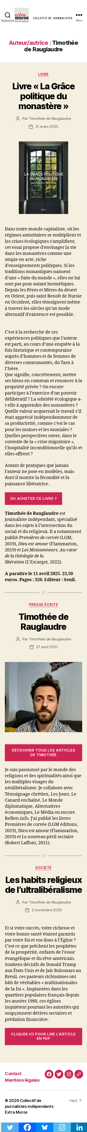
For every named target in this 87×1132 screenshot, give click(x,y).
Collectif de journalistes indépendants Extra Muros (29, 1106)
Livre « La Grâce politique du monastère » (43, 96)
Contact (13, 1073)
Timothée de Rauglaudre (50, 118)
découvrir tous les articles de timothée (43, 752)
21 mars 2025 (46, 126)
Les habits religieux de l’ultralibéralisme (43, 884)
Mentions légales (22, 1080)
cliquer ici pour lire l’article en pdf (43, 1036)
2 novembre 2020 (47, 910)
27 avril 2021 (47, 647)
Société (43, 868)
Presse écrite (43, 604)
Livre (43, 74)
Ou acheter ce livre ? (33, 498)
